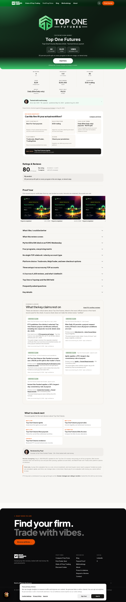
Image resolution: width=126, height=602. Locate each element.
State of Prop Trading (32, 3)
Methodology (66, 3)
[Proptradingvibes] (17, 3)
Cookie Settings (107, 590)
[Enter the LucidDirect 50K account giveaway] (6, 595)
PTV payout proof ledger (48, 108)
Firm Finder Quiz (61, 561)
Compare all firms (95, 116)
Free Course (108, 3)
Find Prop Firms (48, 3)
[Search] (99, 3)
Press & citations (82, 570)
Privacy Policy (37, 596)
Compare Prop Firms (63, 558)
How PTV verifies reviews (91, 307)
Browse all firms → (24, 542)
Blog (57, 3)
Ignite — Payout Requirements (84, 361)
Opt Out (84, 596)
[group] (63, 209)
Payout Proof (80, 561)
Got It (98, 596)
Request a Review (82, 573)
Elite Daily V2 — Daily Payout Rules (85, 332)
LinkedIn (100, 558)
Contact (79, 576)
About (75, 3)
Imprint (45, 596)
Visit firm (63, 61)
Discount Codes (61, 567)
